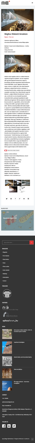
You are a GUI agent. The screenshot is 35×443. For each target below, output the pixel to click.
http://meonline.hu (6, 405)
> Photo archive (5, 266)
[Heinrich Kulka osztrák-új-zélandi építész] (7, 361)
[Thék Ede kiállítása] (7, 373)
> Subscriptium (5, 277)
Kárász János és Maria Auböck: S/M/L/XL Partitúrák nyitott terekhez (23, 330)
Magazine (6, 37)
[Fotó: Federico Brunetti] (9, 183)
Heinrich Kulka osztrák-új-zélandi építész (23, 357)
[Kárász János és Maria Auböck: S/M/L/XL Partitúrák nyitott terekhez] (7, 334)
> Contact (4, 281)
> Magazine (4, 252)
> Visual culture (5, 259)
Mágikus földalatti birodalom (16, 34)
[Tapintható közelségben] (7, 347)
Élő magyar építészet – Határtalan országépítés (21, 382)
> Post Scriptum (5, 256)
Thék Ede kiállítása (18, 369)
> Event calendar (5, 270)
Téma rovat (11, 37)
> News (3, 263)
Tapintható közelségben (19, 342)
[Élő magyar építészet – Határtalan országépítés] (7, 386)
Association (4, 409)
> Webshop (4, 273)
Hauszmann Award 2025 (10, 218)
